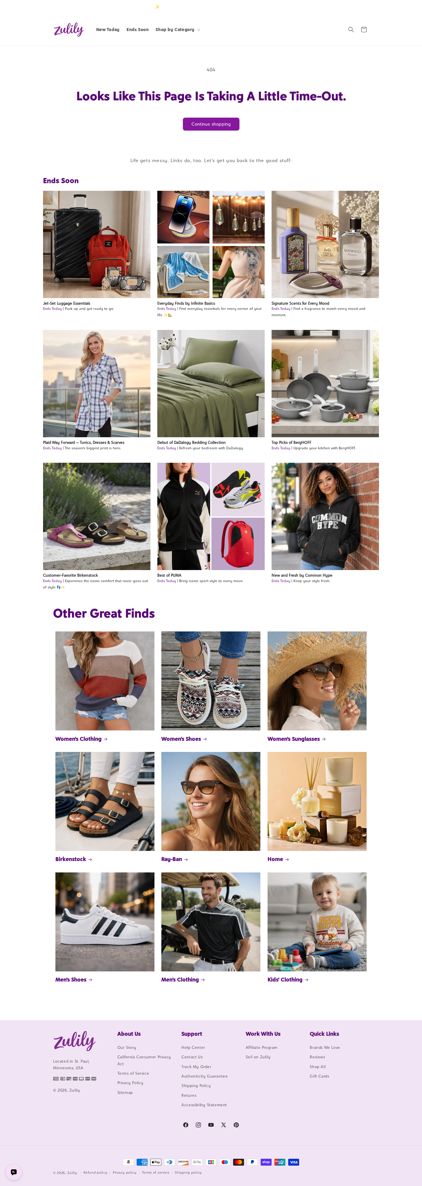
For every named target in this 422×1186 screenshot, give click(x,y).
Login (342, 6)
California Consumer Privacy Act (144, 1060)
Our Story (126, 1047)
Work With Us (263, 1034)
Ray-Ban (171, 859)
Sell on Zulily (258, 1057)
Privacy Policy (130, 1082)
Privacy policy (125, 1173)
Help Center (193, 1047)
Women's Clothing (78, 739)
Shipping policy (188, 1173)
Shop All (318, 1066)
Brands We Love (325, 1047)
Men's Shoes (70, 979)
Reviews (317, 1057)
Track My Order (196, 1066)
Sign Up (360, 6)
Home (275, 859)
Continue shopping (211, 124)
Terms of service (156, 1173)
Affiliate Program (262, 1047)
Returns (188, 1095)
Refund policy (95, 1173)
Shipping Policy (196, 1085)
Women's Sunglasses (294, 739)
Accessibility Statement (204, 1105)
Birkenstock (70, 859)
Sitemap (125, 1092)
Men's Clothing (180, 979)
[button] (177, 30)
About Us (129, 1034)
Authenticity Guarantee (204, 1076)
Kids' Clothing (285, 979)
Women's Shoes (181, 739)
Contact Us (192, 1057)
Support (191, 1034)
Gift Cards (319, 1076)
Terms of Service (133, 1073)
